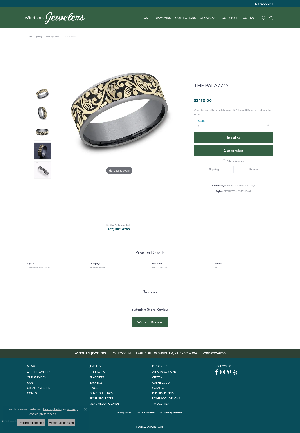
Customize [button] (233, 150)
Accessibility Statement (171, 412)
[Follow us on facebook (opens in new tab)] (216, 372)
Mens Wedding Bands (104, 404)
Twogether (160, 404)
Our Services (36, 377)
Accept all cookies (61, 422)
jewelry (39, 36)
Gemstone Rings (101, 393)
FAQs (30, 382)
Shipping (214, 169)
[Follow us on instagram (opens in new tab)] (222, 372)
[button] (263, 3)
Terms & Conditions (145, 412)
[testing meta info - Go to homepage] (57, 18)
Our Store (230, 18)
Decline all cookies (31, 422)
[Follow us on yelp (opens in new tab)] (235, 372)
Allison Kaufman (164, 372)
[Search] (271, 18)
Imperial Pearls (163, 393)
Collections (185, 18)
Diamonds (163, 18)
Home (145, 18)
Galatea (158, 388)
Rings (94, 388)
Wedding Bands (52, 36)
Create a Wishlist (39, 388)
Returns (253, 169)
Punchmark (156, 427)
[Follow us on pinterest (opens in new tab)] (229, 372)
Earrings (96, 382)
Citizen (157, 377)
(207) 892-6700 (118, 229)
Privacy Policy (124, 412)
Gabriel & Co (161, 382)
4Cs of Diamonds (39, 372)
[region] (119, 132)
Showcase (208, 18)
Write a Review (150, 322)
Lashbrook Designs (166, 398)
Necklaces (97, 372)
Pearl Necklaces (101, 398)
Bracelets (97, 377)
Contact (250, 18)
